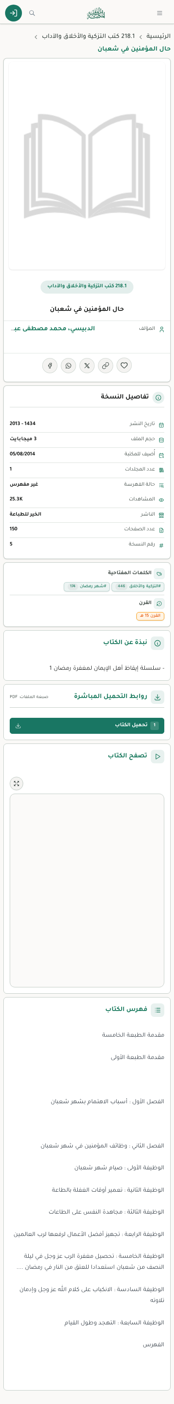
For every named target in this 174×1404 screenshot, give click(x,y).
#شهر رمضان (88, 586)
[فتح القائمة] (159, 13)
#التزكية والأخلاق (139, 586)
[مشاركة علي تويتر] (87, 365)
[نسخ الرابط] (105, 365)
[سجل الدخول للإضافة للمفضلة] (124, 365)
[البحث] (32, 13)
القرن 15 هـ (150, 616)
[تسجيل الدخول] (13, 13)
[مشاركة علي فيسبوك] (49, 365)
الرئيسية (159, 37)
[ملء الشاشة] (16, 783)
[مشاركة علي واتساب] (68, 365)
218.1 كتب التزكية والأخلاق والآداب (88, 37)
